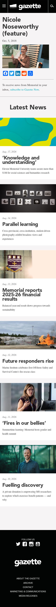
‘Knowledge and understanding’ (20, 160)
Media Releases (28, 596)
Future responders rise (28, 361)
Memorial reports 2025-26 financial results (22, 294)
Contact (28, 587)
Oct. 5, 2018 (9, 41)
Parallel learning (20, 224)
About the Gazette (28, 578)
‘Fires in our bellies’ (24, 423)
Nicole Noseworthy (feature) (20, 26)
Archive (28, 583)
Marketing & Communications (28, 591)
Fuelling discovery (22, 485)
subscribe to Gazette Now (24, 89)
